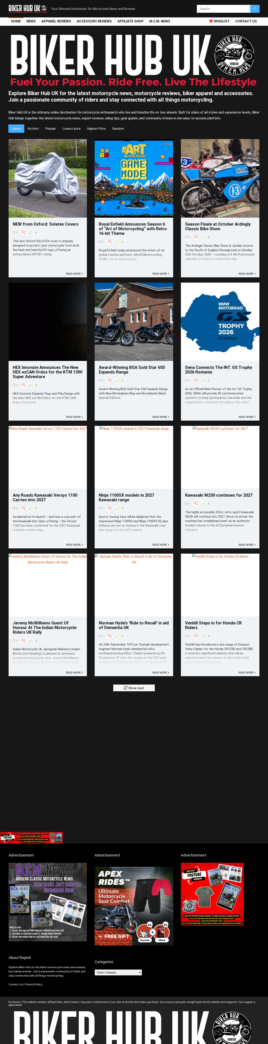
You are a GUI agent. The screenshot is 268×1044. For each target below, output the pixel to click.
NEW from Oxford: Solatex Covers (46, 224)
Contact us (246, 21)
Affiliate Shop (130, 21)
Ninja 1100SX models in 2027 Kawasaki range (126, 497)
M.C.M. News (159, 21)
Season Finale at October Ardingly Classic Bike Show (218, 226)
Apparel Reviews (56, 21)
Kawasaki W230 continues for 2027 (219, 495)
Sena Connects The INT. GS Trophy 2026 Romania (218, 370)
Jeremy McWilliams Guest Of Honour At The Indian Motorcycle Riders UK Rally (44, 627)
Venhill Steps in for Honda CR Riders (213, 625)
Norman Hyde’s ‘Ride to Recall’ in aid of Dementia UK (134, 625)
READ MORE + (74, 273)
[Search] (255, 9)
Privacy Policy (33, 984)
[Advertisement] (134, 798)
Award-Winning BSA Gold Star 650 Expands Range (132, 370)
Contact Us (16, 984)
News (31, 21)
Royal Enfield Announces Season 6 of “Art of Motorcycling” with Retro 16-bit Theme (133, 229)
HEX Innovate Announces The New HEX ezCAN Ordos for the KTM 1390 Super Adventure (47, 372)
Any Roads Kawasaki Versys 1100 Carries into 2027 (45, 497)
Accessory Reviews (94, 21)
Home (16, 21)
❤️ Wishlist (219, 21)
